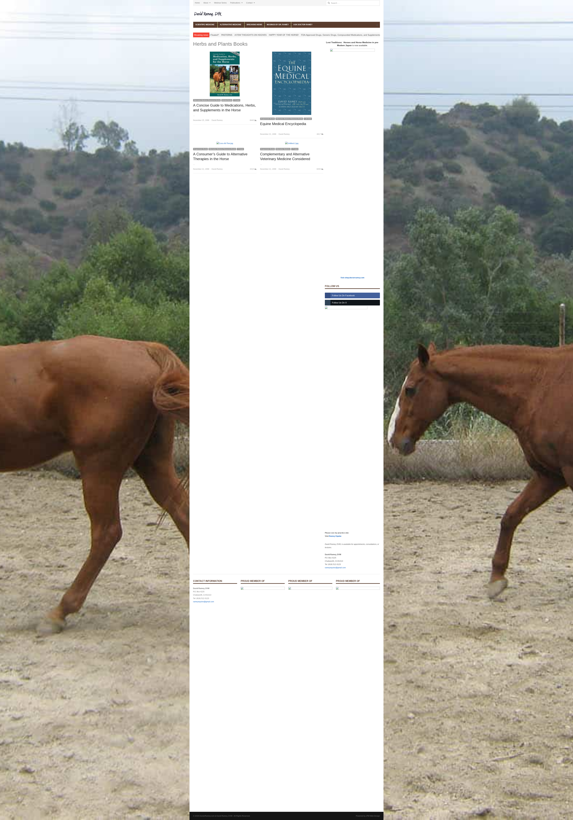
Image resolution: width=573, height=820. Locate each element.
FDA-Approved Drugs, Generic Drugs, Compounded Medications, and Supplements (325, 35)
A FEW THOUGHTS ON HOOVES (235, 35)
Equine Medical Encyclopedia (283, 124)
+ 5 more (237, 100)
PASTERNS (211, 35)
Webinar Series (220, 3)
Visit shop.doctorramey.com (352, 278)
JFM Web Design (373, 816)
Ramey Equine (335, 536)
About (205, 3)
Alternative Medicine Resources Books (207, 100)
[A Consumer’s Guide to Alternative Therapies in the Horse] (225, 143)
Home (197, 3)
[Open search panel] (377, 25)
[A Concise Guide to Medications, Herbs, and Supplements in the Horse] (224, 53)
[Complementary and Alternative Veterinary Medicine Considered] (291, 143)
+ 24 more (307, 119)
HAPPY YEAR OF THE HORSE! (269, 35)
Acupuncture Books (267, 119)
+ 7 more (295, 149)
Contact (249, 3)
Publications (235, 3)
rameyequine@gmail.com (335, 568)
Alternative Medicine (283, 149)
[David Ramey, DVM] (215, 14)
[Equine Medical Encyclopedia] (292, 53)
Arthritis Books (227, 100)
